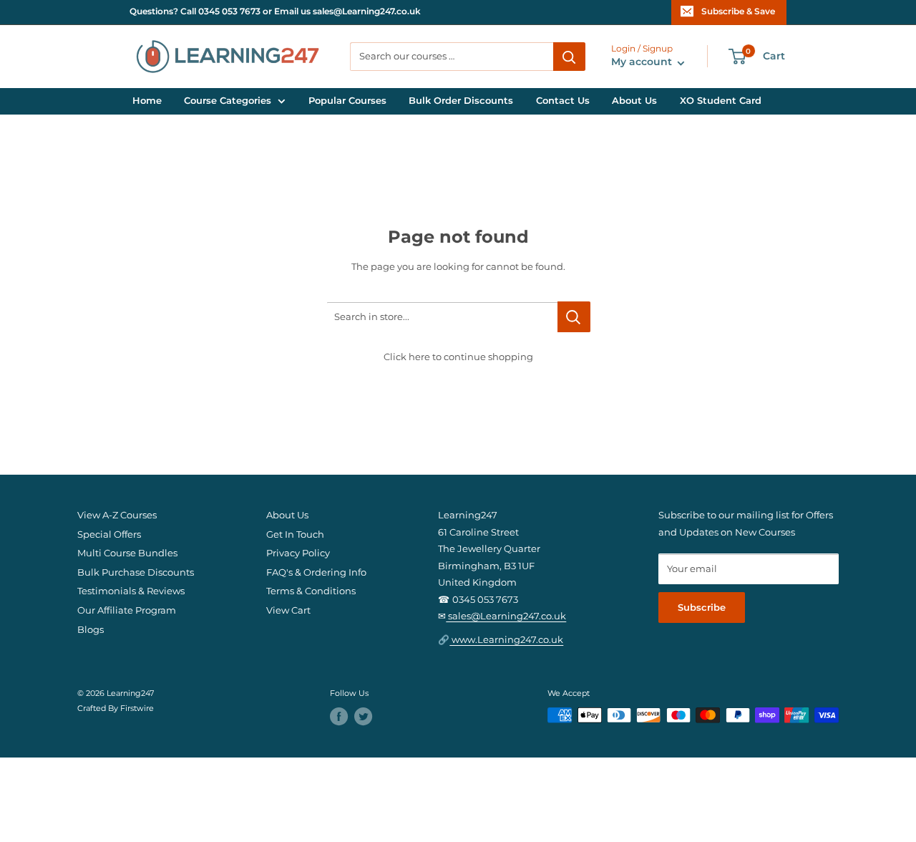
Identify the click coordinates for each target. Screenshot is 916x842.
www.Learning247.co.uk (506, 639)
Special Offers (109, 534)
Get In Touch (295, 534)
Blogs (90, 629)
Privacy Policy (298, 553)
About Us (634, 100)
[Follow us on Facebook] (339, 716)
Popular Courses (347, 100)
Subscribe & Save (738, 11)
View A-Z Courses (117, 515)
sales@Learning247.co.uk (506, 616)
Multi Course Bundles (127, 553)
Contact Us (563, 100)
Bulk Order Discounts (461, 100)
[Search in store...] (573, 316)
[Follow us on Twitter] (363, 716)
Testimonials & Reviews (131, 591)
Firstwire (137, 708)
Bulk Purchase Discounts (135, 572)
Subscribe (702, 607)
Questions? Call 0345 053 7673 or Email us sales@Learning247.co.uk (275, 11)
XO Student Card (720, 100)
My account (643, 62)
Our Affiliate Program (126, 610)
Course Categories (227, 100)
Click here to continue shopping (458, 357)
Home (147, 100)
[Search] (569, 56)
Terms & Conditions (311, 591)
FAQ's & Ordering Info (316, 572)
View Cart (288, 610)
